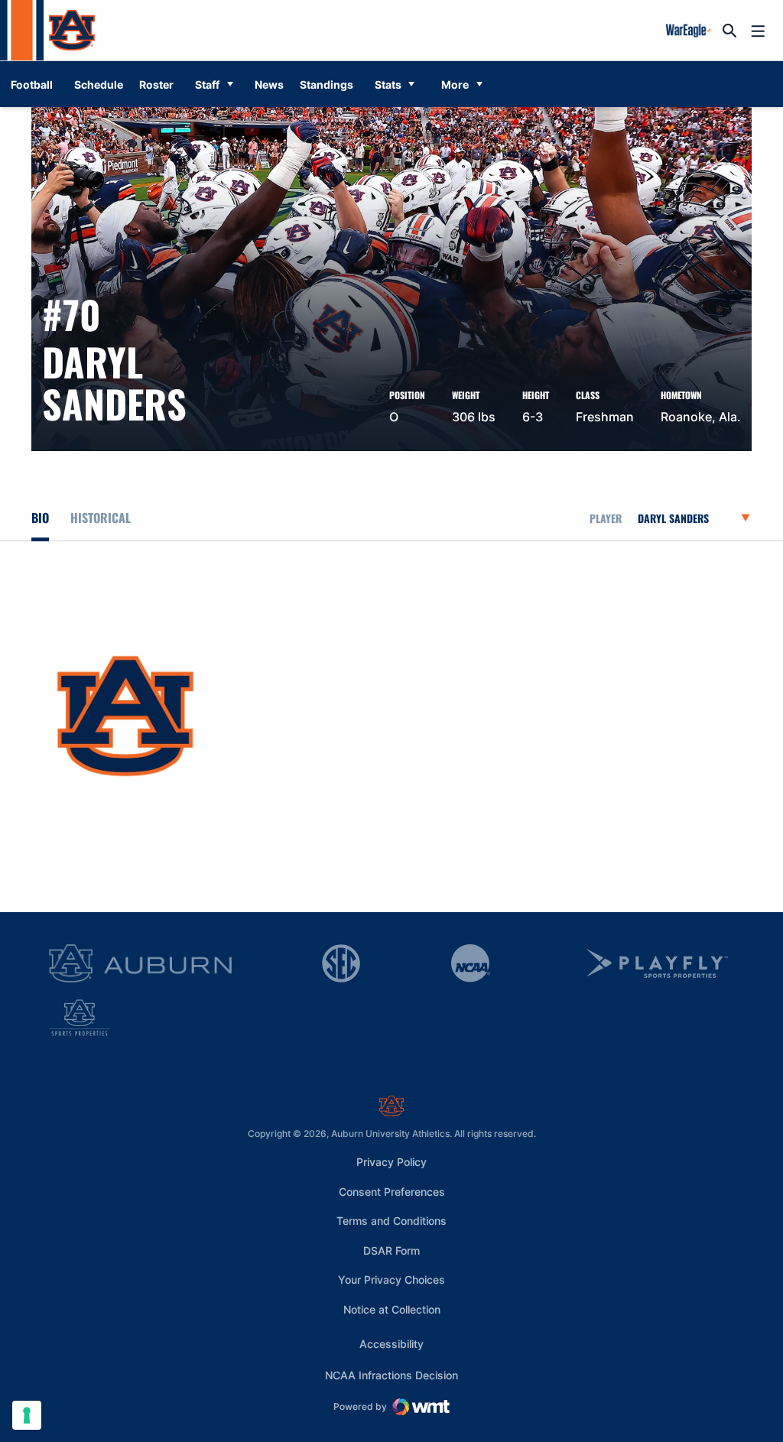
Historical (100, 517)
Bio (40, 517)
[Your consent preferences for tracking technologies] (26, 1415)
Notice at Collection (391, 1309)
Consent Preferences (392, 1191)
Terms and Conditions (391, 1220)
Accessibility (391, 1343)
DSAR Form (391, 1250)
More (455, 84)
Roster (156, 84)
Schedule (98, 84)
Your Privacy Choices (391, 1279)
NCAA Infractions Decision (391, 1375)
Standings (326, 84)
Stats (388, 84)
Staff (207, 84)
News (269, 84)
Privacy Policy (391, 1161)
